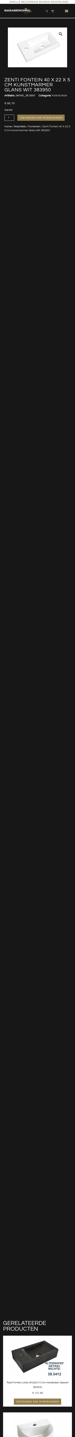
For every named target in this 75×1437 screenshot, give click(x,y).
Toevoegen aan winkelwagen (40, 117)
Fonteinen (34, 126)
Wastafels (20, 126)
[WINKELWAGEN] (52, 10)
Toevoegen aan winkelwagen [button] (37, 1401)
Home (8, 126)
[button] (66, 10)
